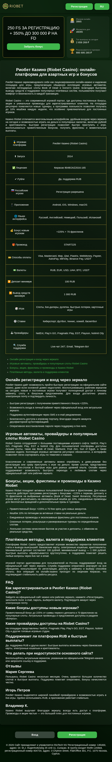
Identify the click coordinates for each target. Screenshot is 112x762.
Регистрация (79, 6)
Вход (35, 734)
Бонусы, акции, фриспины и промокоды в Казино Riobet (41, 367)
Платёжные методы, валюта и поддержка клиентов (39, 372)
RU (102, 6)
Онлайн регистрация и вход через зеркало (34, 359)
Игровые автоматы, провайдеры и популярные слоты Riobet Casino (49, 363)
